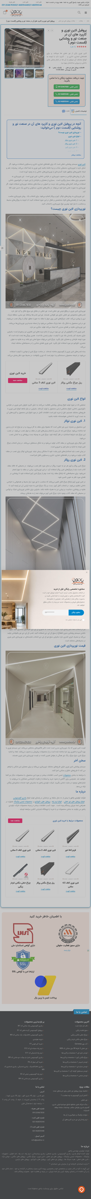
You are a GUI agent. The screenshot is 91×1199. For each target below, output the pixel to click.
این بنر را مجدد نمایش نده (74, 620)
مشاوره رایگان (76, 612)
